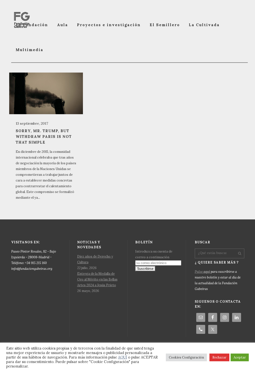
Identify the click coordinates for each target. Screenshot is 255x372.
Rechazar (219, 357)
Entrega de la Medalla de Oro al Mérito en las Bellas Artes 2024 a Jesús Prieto (97, 279)
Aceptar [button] (240, 357)
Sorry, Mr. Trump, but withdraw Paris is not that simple (44, 136)
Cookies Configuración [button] (186, 357)
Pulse (202, 272)
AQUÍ (122, 357)
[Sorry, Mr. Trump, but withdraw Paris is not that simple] (46, 93)
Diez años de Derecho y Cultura (95, 259)
